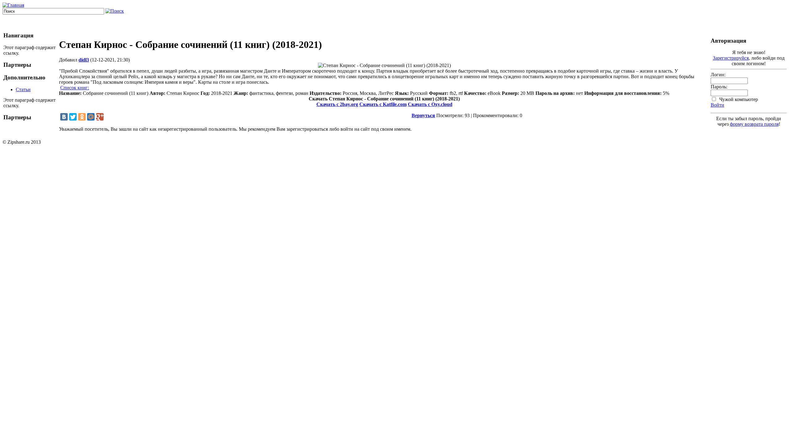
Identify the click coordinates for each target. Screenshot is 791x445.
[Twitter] (73, 117)
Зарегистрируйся (731, 58)
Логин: (718, 74)
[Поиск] (114, 11)
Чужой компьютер (738, 99)
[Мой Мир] (91, 117)
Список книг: (74, 87)
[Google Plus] (100, 117)
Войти (717, 105)
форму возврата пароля (754, 124)
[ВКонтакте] (64, 117)
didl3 (83, 59)
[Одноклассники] (82, 117)
